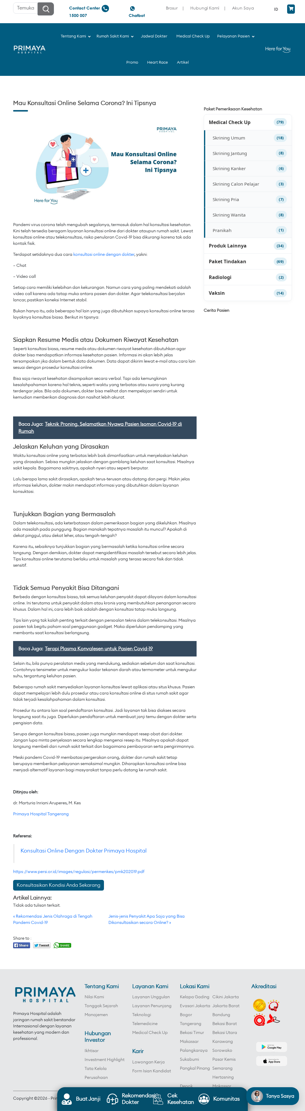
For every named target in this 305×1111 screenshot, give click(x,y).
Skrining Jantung (230, 153)
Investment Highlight (105, 1060)
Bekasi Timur (192, 1033)
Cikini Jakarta (225, 997)
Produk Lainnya (228, 245)
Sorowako (222, 1051)
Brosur (172, 7)
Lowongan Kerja (148, 1062)
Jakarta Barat (225, 1006)
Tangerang (190, 1024)
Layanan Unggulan (151, 997)
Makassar (189, 1042)
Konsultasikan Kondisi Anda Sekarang (58, 885)
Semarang (222, 1068)
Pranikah (222, 230)
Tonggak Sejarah (101, 1006)
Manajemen (96, 1015)
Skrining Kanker (229, 168)
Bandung (221, 1015)
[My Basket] (291, 9)
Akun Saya (243, 7)
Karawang (222, 1042)
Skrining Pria (226, 199)
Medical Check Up (229, 122)
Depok (186, 1086)
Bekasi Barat (224, 1024)
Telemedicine (145, 1024)
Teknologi (141, 1015)
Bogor (186, 1015)
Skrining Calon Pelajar (236, 184)
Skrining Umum (229, 138)
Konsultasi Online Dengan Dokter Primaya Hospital (84, 850)
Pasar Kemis (224, 1059)
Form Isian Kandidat (151, 1071)
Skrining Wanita (229, 215)
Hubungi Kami (204, 7)
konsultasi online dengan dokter (103, 255)
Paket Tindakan (227, 261)
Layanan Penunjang (152, 1006)
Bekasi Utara (224, 1033)
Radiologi (220, 277)
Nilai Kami (94, 997)
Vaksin (217, 293)
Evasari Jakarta (195, 1006)
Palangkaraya (194, 1051)
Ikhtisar (92, 1051)
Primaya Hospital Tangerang (41, 814)
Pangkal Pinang (195, 1068)
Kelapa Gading (194, 997)
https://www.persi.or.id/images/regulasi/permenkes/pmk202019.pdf (78, 872)
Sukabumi (189, 1059)
